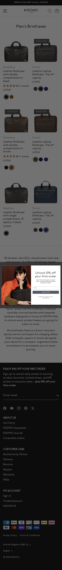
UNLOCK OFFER (46, 292)
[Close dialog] (59, 267)
